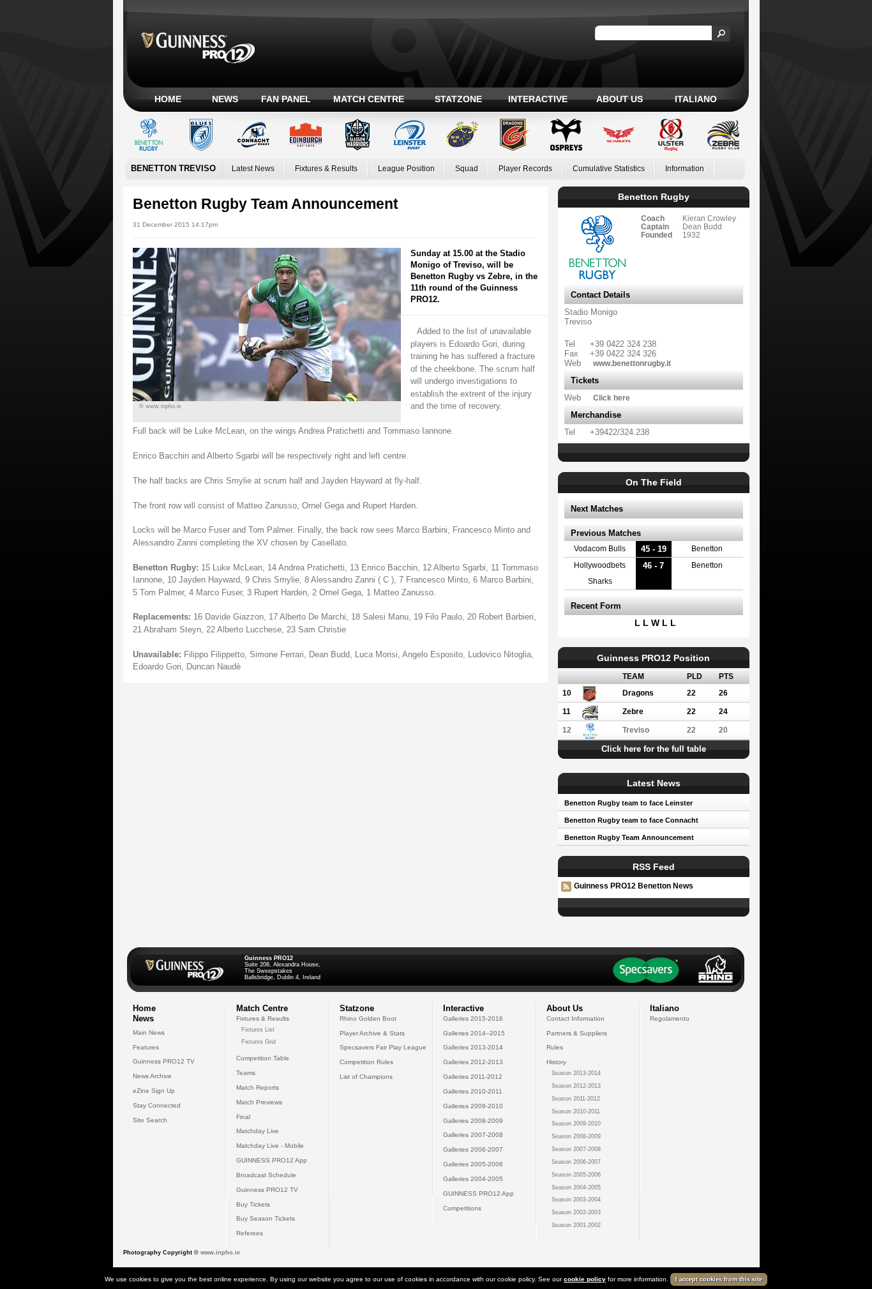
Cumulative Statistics (609, 168)
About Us (619, 99)
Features (146, 1047)
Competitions (462, 1208)
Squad (466, 168)
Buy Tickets (253, 1204)
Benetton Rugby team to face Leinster (628, 803)
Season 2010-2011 (576, 1111)
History (556, 1061)
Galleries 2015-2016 (473, 1018)
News (225, 99)
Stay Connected (157, 1105)
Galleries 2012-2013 (473, 1061)
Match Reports (257, 1087)
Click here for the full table (653, 749)
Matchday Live (257, 1130)
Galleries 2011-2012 (472, 1076)
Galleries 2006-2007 (473, 1149)
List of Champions (366, 1076)
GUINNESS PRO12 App (271, 1160)
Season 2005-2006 (576, 1174)
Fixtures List (257, 1029)
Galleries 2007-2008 (473, 1134)
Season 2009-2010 (576, 1123)
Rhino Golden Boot (368, 1018)
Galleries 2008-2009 (473, 1120)
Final (243, 1116)
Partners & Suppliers (576, 1033)
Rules (554, 1047)
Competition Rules (366, 1061)
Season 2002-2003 (576, 1212)
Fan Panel (286, 99)
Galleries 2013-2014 (473, 1047)
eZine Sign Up (154, 1090)
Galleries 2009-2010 (473, 1106)
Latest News (253, 168)
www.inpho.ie (220, 1252)
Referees (249, 1233)
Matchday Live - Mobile (270, 1145)
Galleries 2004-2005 (473, 1178)
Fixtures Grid (258, 1042)
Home (167, 99)
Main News (149, 1032)
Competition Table (262, 1058)
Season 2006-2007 (576, 1162)
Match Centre (368, 99)
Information (684, 168)
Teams (245, 1072)
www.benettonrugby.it (632, 363)
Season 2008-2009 (576, 1136)
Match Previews (259, 1102)
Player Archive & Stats (372, 1033)
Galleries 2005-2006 (473, 1164)
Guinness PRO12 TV (164, 1061)
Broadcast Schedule (266, 1174)
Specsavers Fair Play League (383, 1047)
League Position (406, 168)
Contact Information (575, 1018)
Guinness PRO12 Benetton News (633, 885)
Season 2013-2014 (576, 1073)
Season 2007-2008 (576, 1149)
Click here (611, 397)
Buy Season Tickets (265, 1218)
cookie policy (585, 1279)
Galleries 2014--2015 (474, 1033)
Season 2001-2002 (576, 1225)
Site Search (150, 1120)
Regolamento (669, 1018)
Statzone (458, 99)
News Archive (152, 1075)
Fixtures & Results (326, 168)
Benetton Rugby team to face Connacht (631, 820)
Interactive (538, 99)
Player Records (525, 168)
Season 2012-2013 (576, 1086)
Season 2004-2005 (576, 1187)
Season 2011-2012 (576, 1098)
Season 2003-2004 (576, 1199)
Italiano (696, 99)
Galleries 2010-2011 (472, 1091)
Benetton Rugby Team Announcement (629, 837)
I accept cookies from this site (718, 1279)
